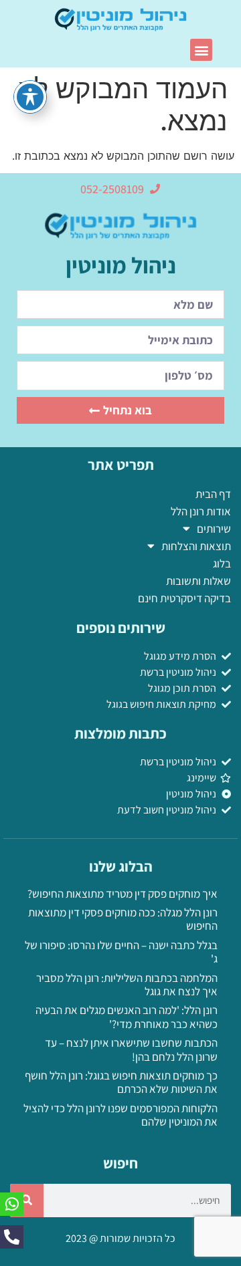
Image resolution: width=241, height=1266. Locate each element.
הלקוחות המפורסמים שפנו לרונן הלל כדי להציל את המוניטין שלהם (120, 1115)
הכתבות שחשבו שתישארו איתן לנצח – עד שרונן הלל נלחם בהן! (131, 1049)
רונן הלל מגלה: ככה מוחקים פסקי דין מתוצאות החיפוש (123, 919)
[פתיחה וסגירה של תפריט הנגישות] (30, 97)
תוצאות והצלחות (196, 546)
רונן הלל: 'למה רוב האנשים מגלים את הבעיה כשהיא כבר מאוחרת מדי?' (126, 1017)
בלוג (222, 563)
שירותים (214, 528)
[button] (201, 50)
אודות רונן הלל (201, 511)
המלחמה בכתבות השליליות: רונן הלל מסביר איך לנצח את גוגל (127, 985)
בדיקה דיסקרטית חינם (184, 598)
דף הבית (213, 494)
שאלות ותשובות (198, 581)
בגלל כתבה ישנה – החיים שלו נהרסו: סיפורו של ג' (121, 952)
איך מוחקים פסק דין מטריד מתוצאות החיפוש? (122, 893)
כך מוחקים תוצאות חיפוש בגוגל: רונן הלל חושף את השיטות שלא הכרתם (121, 1082)
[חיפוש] (27, 1200)
